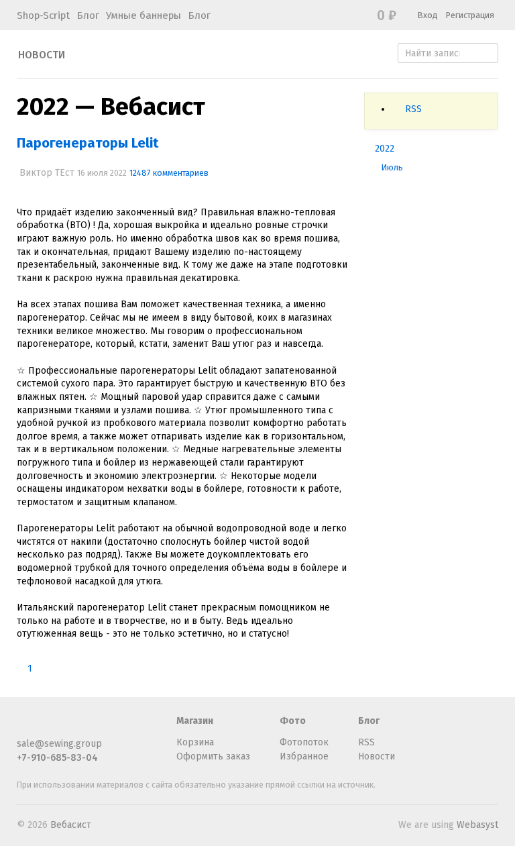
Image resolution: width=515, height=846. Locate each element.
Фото (293, 721)
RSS (413, 109)
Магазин (194, 721)
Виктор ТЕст (46, 172)
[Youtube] (135, 727)
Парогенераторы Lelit (87, 143)
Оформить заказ (213, 756)
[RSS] (25, 727)
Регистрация (470, 15)
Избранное (304, 756)
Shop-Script (43, 15)
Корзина (195, 742)
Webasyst (477, 825)
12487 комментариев (169, 173)
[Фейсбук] (47, 727)
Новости (41, 55)
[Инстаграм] (113, 727)
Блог (87, 15)
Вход (428, 15)
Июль (392, 167)
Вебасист (70, 825)
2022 (384, 148)
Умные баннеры (143, 15)
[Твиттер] (69, 727)
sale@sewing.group (59, 743)
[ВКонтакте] (91, 727)
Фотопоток (304, 742)
